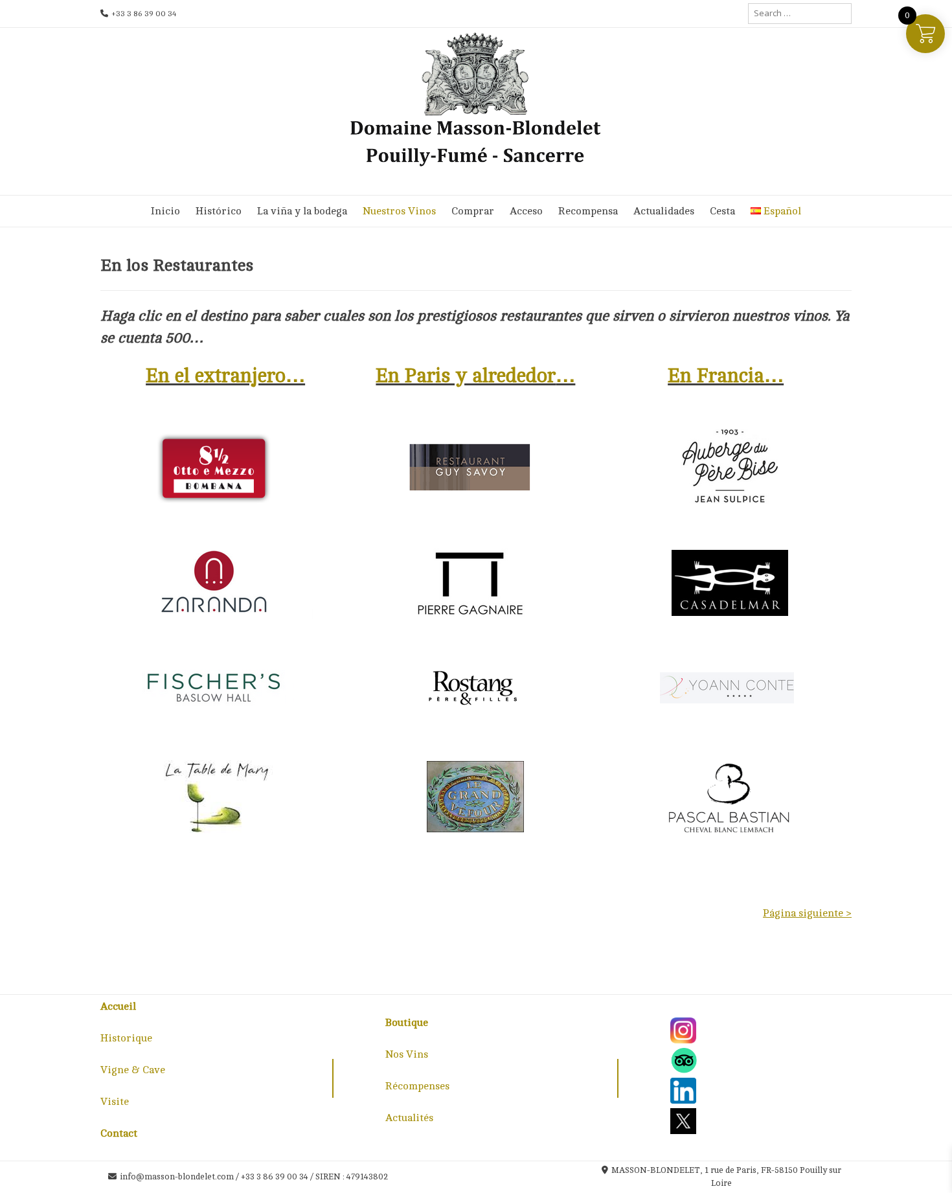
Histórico (219, 211)
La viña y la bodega (302, 211)
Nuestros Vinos (399, 211)
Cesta (722, 211)
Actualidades (663, 211)
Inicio (165, 211)
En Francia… (726, 376)
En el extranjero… (225, 376)
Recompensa (588, 211)
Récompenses (417, 1086)
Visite (114, 1102)
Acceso (526, 211)
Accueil (118, 1006)
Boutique (406, 1022)
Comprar (472, 211)
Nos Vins (406, 1054)
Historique (126, 1038)
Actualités (409, 1118)
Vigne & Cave (132, 1070)
